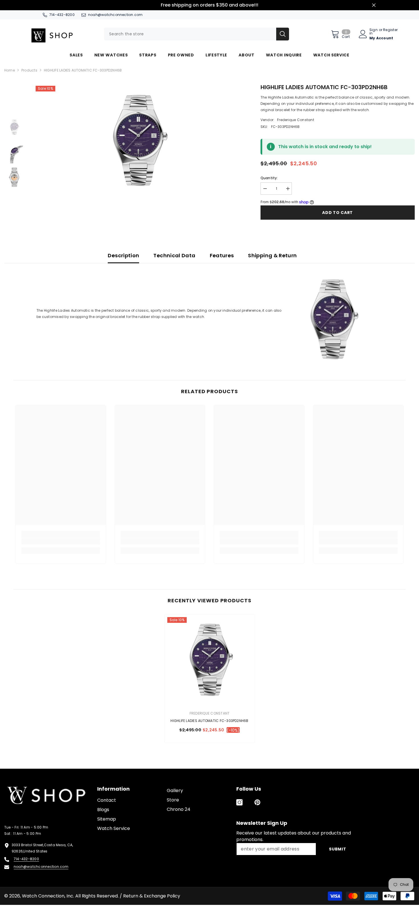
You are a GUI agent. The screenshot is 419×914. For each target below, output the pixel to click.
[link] (60, 541)
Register (390, 30)
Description (123, 255)
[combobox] (190, 34)
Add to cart (337, 212)
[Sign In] (363, 34)
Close (373, 5)
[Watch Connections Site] (60, 34)
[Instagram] (239, 802)
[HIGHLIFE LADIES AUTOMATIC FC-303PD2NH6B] (209, 659)
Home (9, 70)
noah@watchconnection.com (115, 14)
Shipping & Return (272, 255)
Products (29, 70)
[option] (138, 140)
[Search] (196, 34)
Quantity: (269, 178)
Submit (337, 849)
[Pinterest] (257, 802)
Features (222, 255)
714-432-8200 (62, 14)
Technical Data (174, 255)
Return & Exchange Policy (151, 896)
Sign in (373, 31)
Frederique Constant (295, 119)
